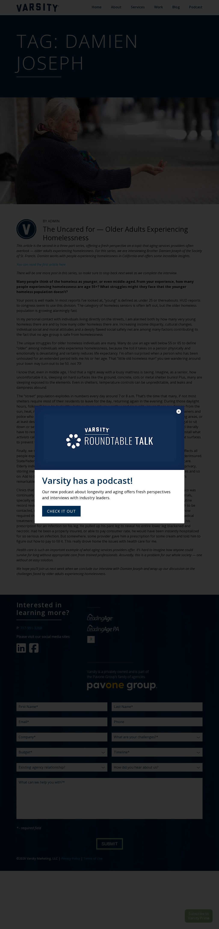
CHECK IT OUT (61, 511)
